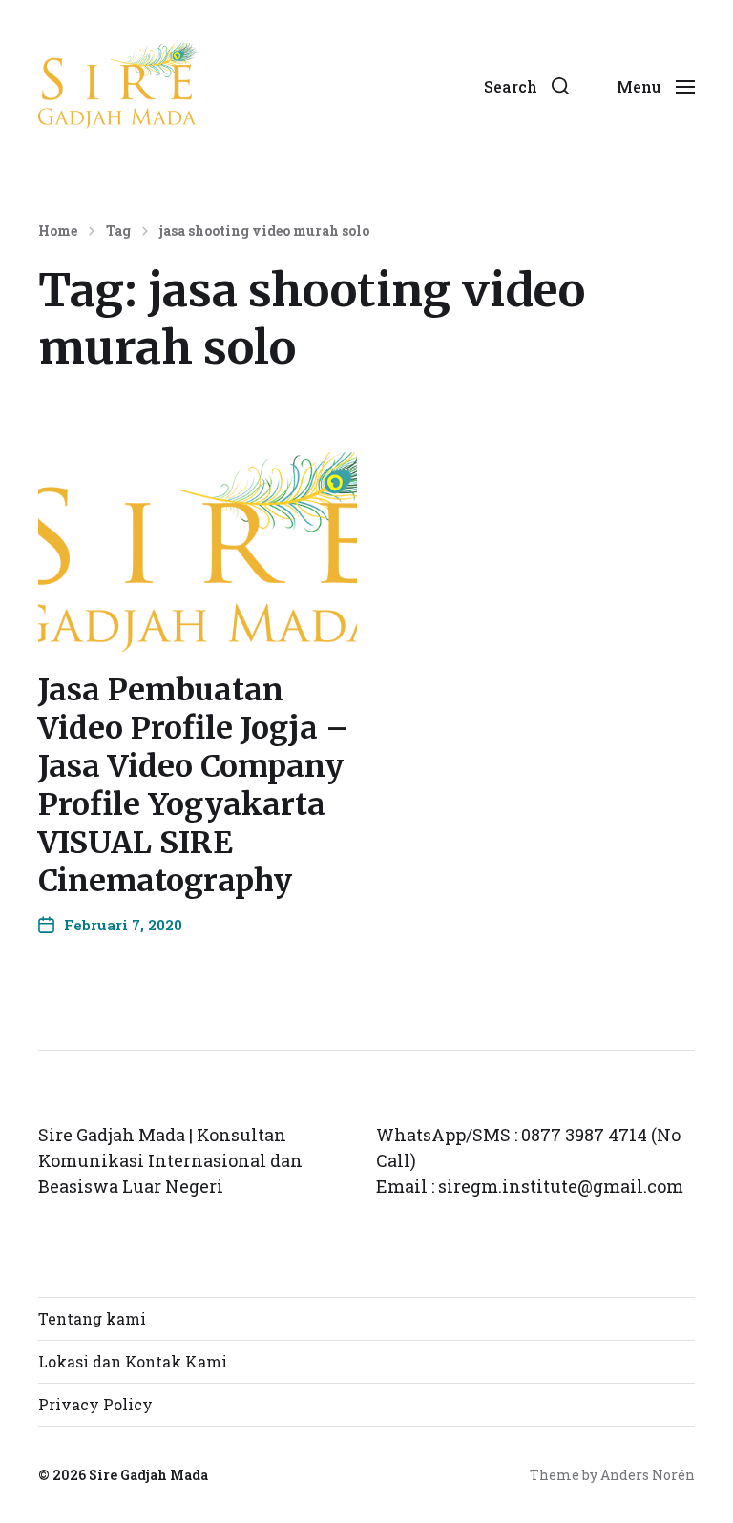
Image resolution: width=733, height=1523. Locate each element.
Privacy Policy (95, 1404)
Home (57, 231)
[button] (526, 86)
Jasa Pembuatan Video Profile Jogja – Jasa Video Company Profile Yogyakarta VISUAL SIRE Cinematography (193, 785)
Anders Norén (647, 1475)
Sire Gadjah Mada (148, 1475)
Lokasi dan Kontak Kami (132, 1361)
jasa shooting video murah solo (264, 231)
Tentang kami (92, 1318)
